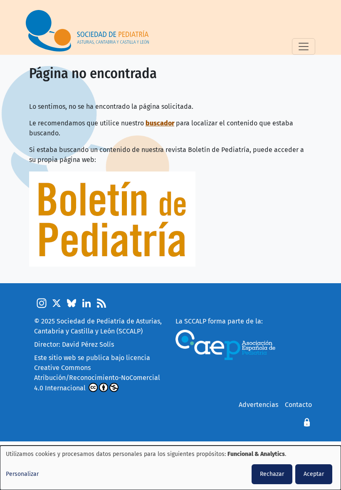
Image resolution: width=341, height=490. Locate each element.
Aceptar (314, 474)
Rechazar (272, 474)
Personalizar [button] (22, 474)
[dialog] (170, 468)
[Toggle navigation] (303, 46)
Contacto (298, 405)
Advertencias (258, 405)
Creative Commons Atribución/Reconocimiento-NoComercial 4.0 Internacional (97, 378)
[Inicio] (91, 30)
